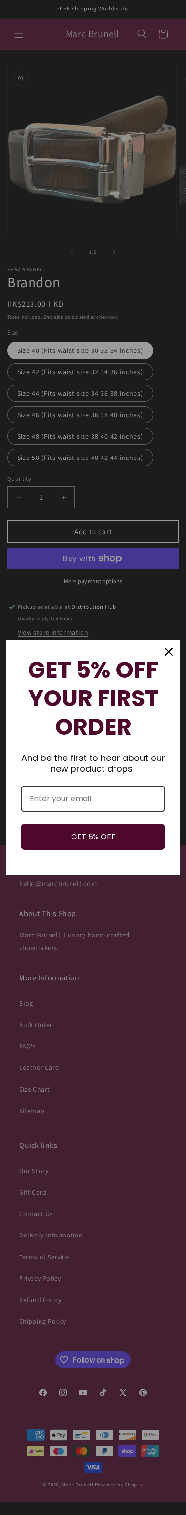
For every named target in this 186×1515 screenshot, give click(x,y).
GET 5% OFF (93, 836)
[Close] (168, 651)
